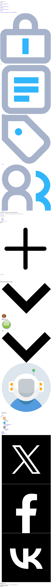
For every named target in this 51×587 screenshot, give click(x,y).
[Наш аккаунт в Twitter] (26, 483)
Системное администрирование (7, 424)
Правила (3, 432)
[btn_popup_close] (1, 586)
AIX (11, 281)
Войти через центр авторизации (4, 585)
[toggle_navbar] (0, 280)
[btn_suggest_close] (1, 222)
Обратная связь (4, 433)
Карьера (3, 219)
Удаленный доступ (5, 428)
